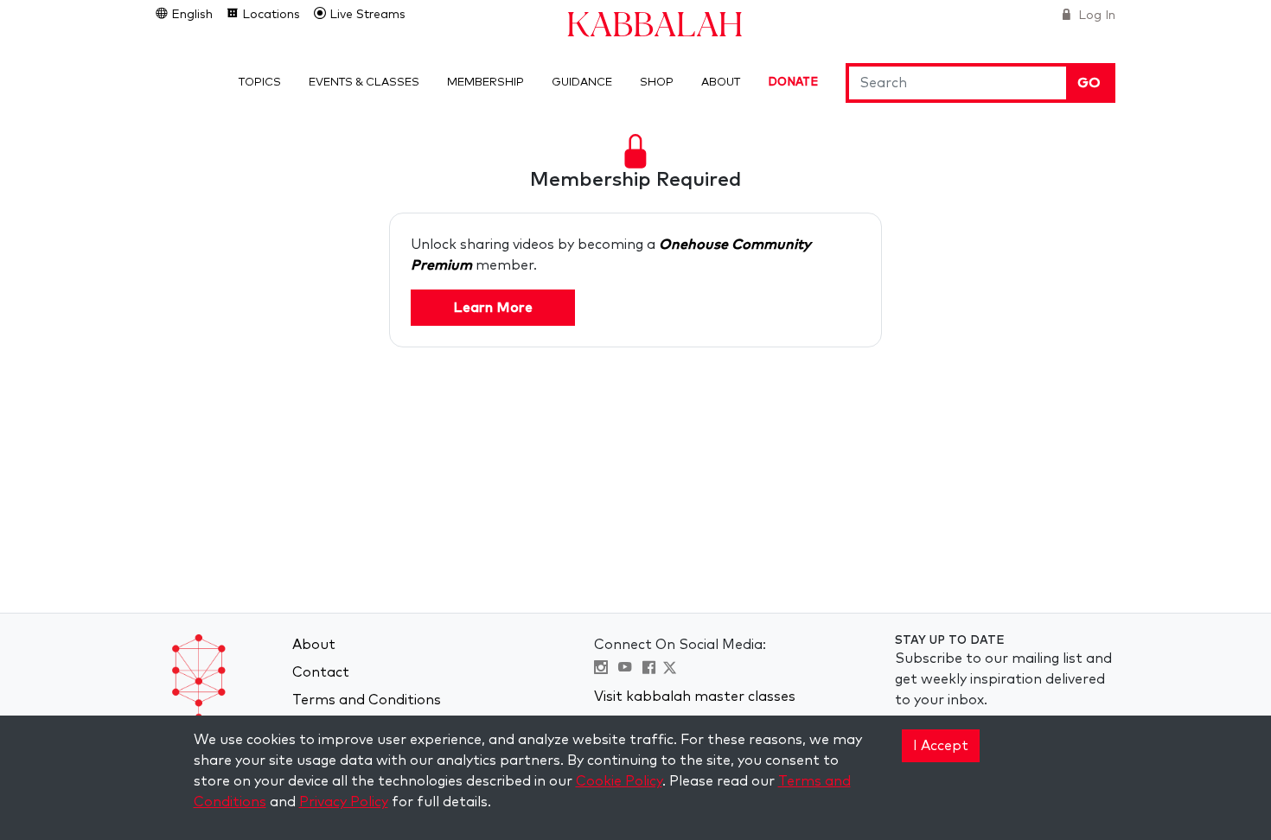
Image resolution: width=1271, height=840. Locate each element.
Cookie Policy (619, 781)
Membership (485, 82)
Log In (1095, 16)
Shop (657, 82)
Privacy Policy (343, 802)
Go (1089, 83)
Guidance (582, 82)
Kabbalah (654, 23)
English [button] (190, 15)
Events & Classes (364, 82)
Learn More (493, 308)
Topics (260, 82)
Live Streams (366, 15)
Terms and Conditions (366, 700)
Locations (269, 15)
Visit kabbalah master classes (694, 696)
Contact (320, 672)
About (720, 82)
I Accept (940, 746)
